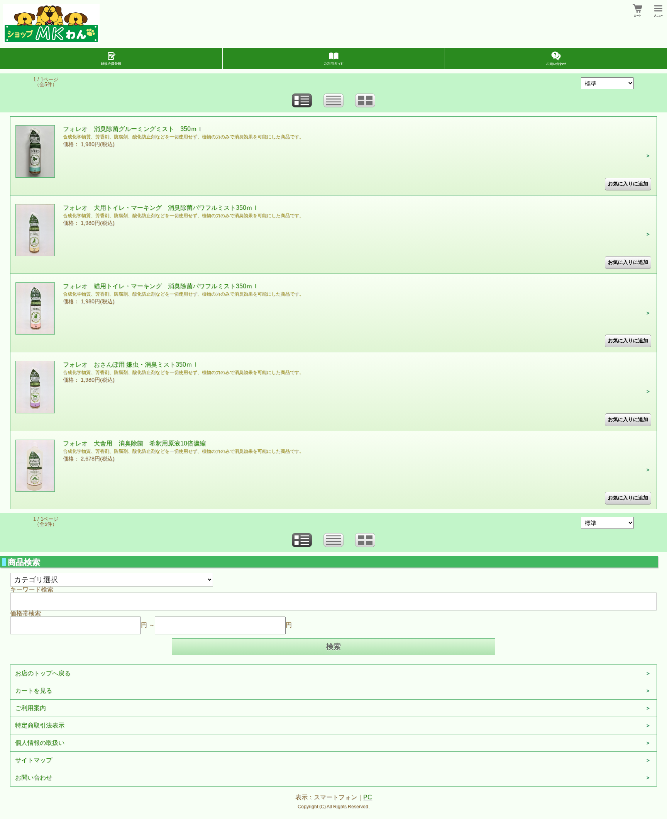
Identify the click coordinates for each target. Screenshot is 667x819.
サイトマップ (33, 760)
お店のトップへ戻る (43, 673)
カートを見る (33, 690)
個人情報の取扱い (39, 742)
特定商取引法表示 (39, 725)
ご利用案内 (30, 708)
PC (367, 797)
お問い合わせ (33, 777)
